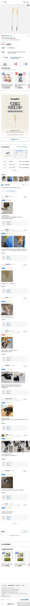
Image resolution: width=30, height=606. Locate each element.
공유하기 (28, 36)
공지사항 (23, 585)
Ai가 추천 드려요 (5, 68)
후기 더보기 (15, 523)
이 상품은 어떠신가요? (7, 549)
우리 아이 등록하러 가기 (11, 191)
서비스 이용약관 (4, 585)
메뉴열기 (27, 197)
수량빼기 (5, 600)
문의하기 (24, 531)
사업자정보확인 (16, 589)
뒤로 (2, 2)
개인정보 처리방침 (11, 585)
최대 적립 (10, 47)
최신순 (27, 184)
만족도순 (23, 184)
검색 (24, 2)
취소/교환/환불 (5, 544)
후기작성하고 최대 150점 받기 (22, 146)
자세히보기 (15, 170)
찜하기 (12, 73)
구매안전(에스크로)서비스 (5, 596)
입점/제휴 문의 (18, 585)
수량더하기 (9, 600)
